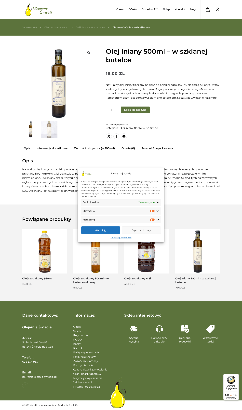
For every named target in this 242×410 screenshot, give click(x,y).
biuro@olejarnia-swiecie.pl (39, 376)
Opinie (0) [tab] (128, 148)
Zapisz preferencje (141, 230)
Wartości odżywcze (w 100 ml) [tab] (94, 148)
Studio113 (73, 405)
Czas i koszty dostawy (87, 373)
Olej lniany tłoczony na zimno (139, 128)
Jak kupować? (82, 382)
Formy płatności (83, 365)
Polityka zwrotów (84, 356)
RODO (77, 339)
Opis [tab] (27, 148)
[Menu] (237, 376)
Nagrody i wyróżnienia (87, 378)
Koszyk (77, 343)
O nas (120, 9)
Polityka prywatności (121, 237)
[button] (89, 53)
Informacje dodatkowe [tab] (52, 148)
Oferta (133, 9)
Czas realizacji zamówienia (90, 369)
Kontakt (180, 9)
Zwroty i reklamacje (86, 361)
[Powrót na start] (38, 9)
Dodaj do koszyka (135, 109)
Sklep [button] (166, 9)
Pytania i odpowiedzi (86, 386)
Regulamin (80, 335)
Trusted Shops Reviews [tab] (157, 148)
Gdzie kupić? (150, 9)
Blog (193, 9)
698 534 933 (30, 361)
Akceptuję (100, 230)
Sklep (77, 331)
